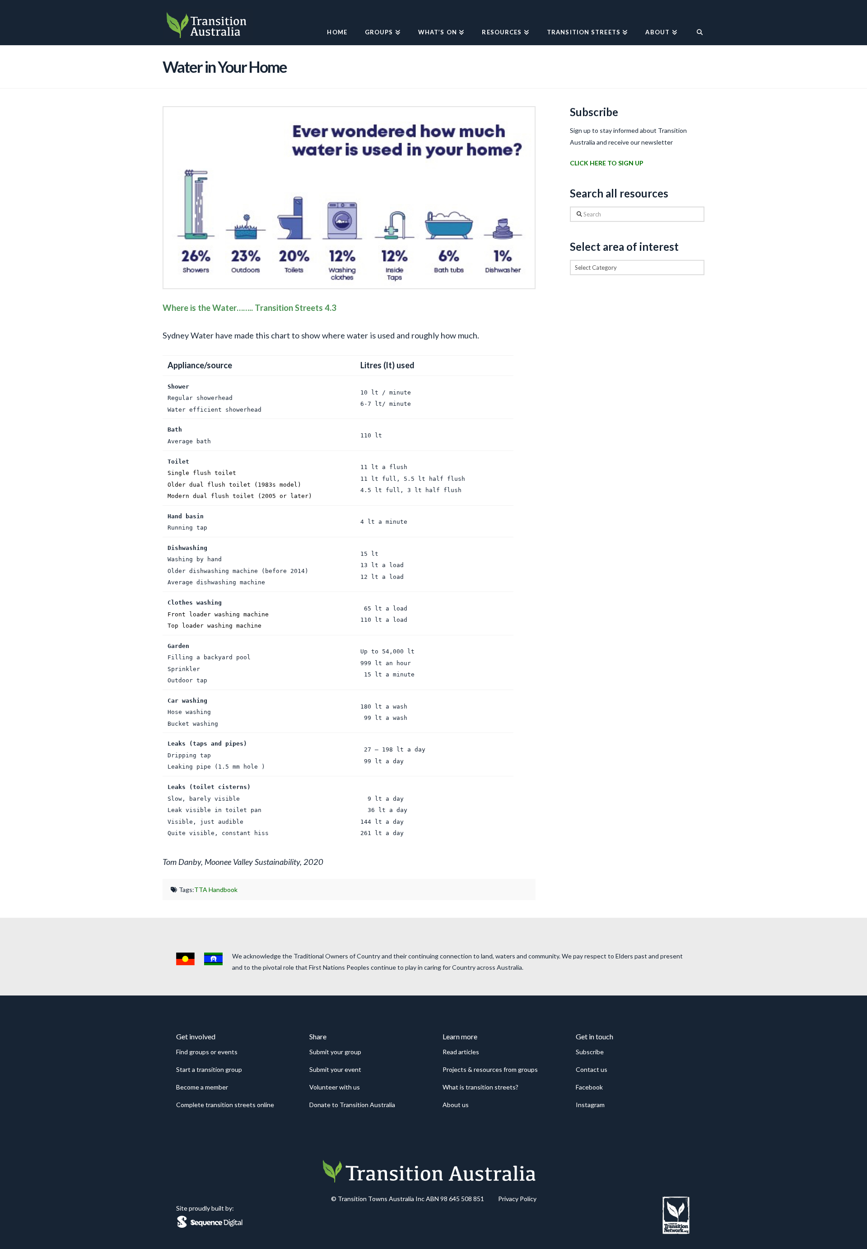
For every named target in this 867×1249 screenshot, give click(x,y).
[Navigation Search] (695, 22)
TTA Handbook (216, 889)
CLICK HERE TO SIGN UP (606, 163)
